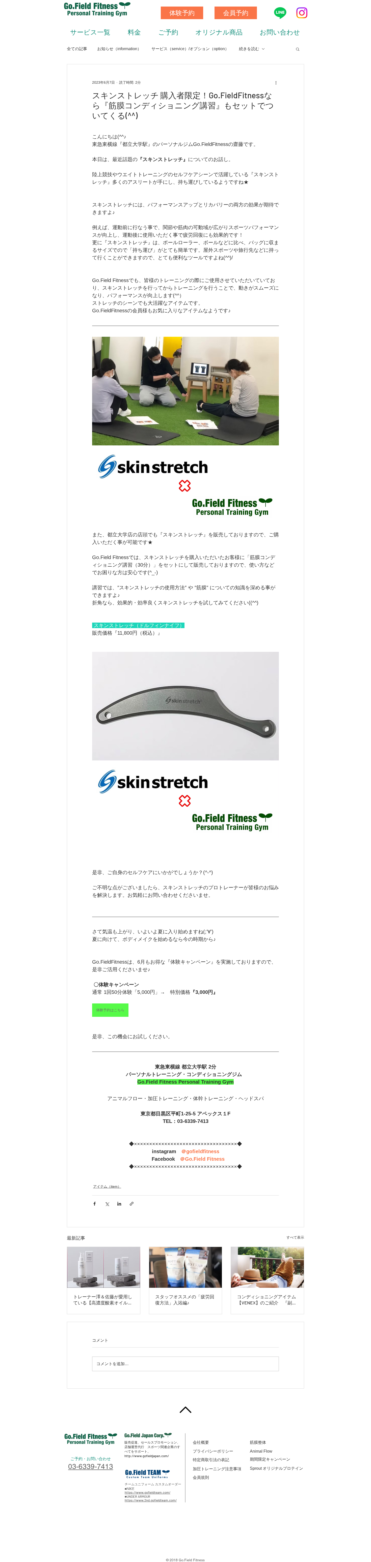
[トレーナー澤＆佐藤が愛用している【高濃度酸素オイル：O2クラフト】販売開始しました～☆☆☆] (103, 1267)
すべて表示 (295, 1237)
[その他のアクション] (276, 82)
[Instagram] (302, 13)
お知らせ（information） (119, 49)
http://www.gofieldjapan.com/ (146, 1456)
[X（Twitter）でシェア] (106, 1203)
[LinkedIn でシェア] (119, 1203)
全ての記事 (77, 49)
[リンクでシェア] (131, 1203)
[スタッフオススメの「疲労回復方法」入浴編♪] (185, 1267)
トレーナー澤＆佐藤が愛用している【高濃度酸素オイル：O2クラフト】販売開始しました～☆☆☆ (103, 1300)
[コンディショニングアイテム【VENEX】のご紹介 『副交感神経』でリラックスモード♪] (267, 1267)
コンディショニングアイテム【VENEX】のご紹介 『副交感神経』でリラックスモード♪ (267, 1300)
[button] (297, 49)
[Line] (280, 13)
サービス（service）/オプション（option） (190, 49)
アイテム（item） (107, 1186)
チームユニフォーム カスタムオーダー (153, 1484)
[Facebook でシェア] (94, 1203)
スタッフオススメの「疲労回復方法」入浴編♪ (184, 1299)
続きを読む (249, 49)
